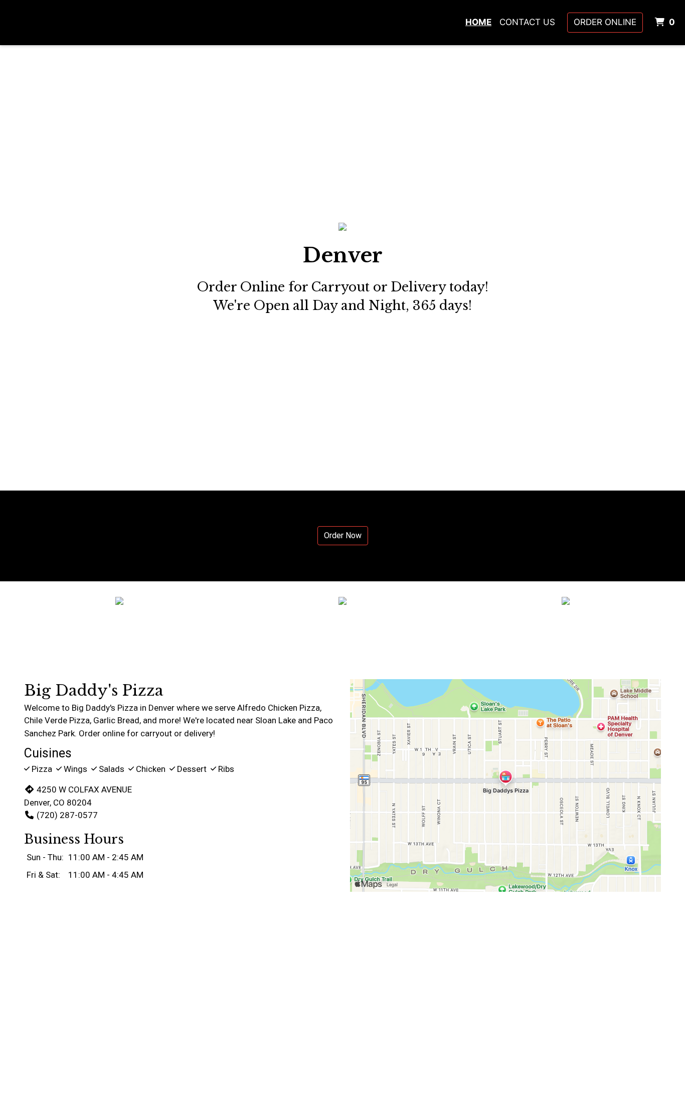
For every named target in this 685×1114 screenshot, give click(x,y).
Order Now (343, 535)
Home (478, 22)
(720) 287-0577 (67, 815)
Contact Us (527, 22)
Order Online (605, 22)
